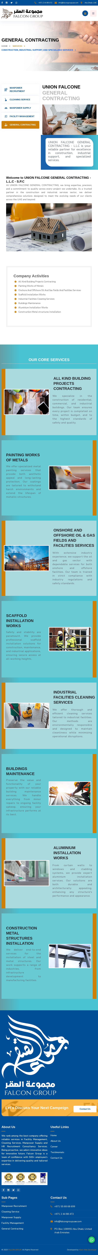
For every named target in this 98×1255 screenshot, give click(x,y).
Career (54, 1146)
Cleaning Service (20, 100)
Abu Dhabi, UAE (90, 3)
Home (5, 46)
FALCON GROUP (14, 1250)
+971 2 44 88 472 (45, 3)
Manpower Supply (20, 108)
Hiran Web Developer (87, 1250)
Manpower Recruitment (17, 89)
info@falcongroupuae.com (68, 3)
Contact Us (56, 1157)
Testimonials (57, 1152)
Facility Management (22, 116)
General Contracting (23, 125)
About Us (56, 1140)
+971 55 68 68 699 (64, 1206)
